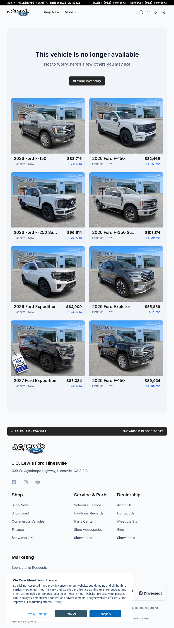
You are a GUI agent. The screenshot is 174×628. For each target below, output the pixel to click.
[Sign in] (163, 12)
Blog (120, 529)
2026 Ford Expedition (35, 306)
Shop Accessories (88, 529)
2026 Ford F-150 (30, 158)
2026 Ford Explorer (111, 306)
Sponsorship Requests (29, 567)
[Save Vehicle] (80, 102)
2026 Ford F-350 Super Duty (115, 232)
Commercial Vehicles (28, 521)
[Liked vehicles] (155, 12)
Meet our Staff (128, 521)
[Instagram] (26, 482)
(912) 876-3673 (115, 2)
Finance (18, 529)
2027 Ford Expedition (35, 380)
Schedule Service (87, 505)
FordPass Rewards (89, 513)
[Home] (18, 12)
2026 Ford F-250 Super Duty (36, 232)
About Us (124, 505)
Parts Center (84, 521)
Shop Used (20, 513)
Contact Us (126, 513)
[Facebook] (14, 482)
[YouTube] (37, 482)
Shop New (20, 505)
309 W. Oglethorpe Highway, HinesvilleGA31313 (43, 2)
